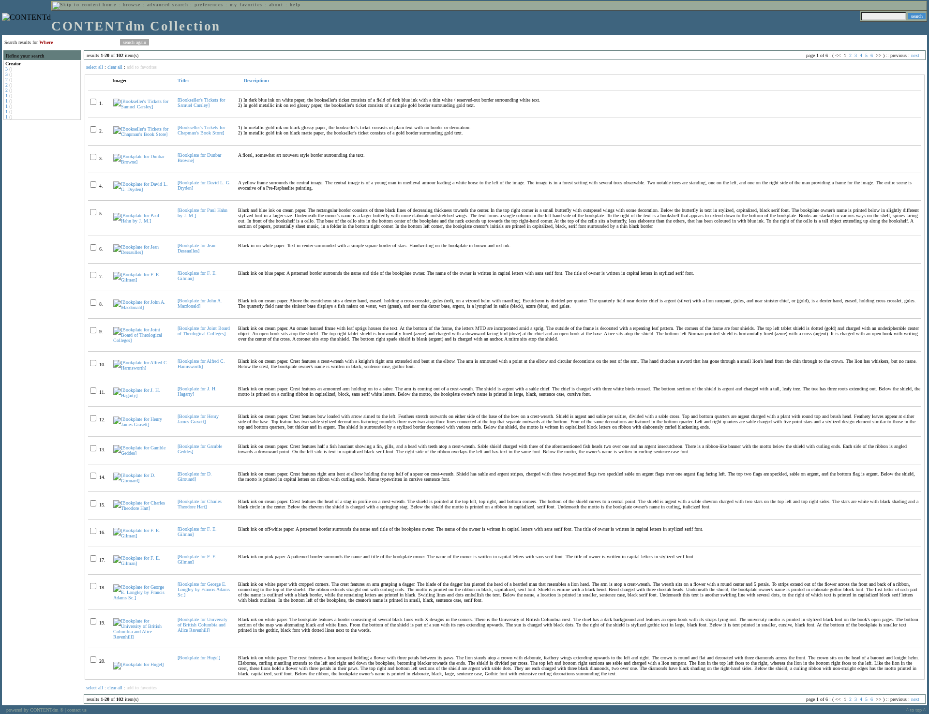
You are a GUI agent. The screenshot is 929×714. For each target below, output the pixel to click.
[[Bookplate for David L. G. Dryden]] (141, 189)
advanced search (167, 4)
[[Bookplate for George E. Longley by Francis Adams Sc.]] (141, 597)
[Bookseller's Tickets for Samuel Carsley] (201, 102)
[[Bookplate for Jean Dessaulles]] (141, 252)
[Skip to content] (76, 4)
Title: (183, 80)
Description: (255, 80)
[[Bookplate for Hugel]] (138, 664)
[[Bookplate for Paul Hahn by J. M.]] (141, 220)
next (915, 55)
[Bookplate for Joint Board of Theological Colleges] (204, 331)
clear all (114, 67)
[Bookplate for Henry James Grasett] (198, 419)
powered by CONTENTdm (34, 710)
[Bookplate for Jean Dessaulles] (196, 248)
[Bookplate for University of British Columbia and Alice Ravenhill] (202, 625)
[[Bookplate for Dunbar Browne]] (141, 161)
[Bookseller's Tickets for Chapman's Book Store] (201, 130)
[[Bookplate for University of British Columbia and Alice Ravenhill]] (141, 637)
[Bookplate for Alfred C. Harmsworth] (201, 363)
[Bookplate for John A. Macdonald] (200, 303)
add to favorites (142, 67)
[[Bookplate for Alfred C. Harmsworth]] (141, 368)
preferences (209, 4)
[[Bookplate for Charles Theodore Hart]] (141, 508)
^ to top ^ (916, 710)
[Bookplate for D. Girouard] (195, 476)
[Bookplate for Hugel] (199, 657)
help (295, 4)
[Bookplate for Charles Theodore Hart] (200, 504)
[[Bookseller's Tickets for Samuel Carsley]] (141, 106)
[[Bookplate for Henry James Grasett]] (141, 424)
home (109, 4)
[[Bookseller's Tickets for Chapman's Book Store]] (141, 134)
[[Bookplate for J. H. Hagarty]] (141, 395)
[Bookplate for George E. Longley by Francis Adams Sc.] (204, 589)
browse (132, 4)
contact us (77, 710)
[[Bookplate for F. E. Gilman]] (141, 280)
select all (94, 67)
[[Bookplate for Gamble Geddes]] (141, 453)
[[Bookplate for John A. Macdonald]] (141, 307)
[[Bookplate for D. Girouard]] (141, 480)
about (276, 4)
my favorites (246, 4)
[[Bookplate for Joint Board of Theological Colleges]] (141, 340)
